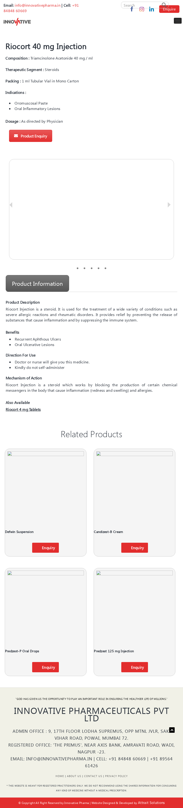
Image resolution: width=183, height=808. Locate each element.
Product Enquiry (34, 135)
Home (60, 776)
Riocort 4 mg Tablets (23, 409)
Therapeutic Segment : (24, 69)
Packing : (13, 80)
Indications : (15, 92)
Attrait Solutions (151, 802)
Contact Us (93, 776)
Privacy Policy (116, 776)
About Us (74, 776)
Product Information (37, 283)
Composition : (17, 57)
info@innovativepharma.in (38, 5)
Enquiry (48, 547)
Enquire (169, 8)
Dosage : (12, 121)
